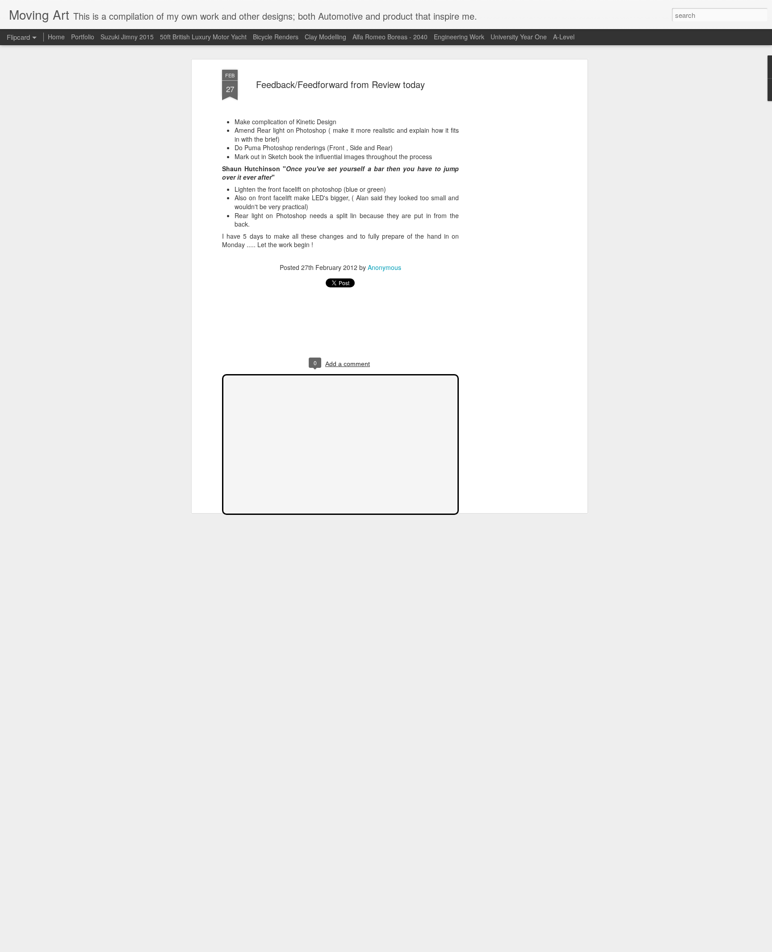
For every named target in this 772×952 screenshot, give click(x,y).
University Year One (519, 36)
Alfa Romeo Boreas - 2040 (390, 36)
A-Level (564, 36)
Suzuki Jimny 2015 (127, 36)
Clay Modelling (326, 36)
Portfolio (83, 36)
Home (56, 36)
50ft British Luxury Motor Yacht (203, 36)
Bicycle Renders (276, 36)
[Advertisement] (508, 210)
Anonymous (384, 267)
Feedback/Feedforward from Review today (340, 84)
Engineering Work (459, 36)
